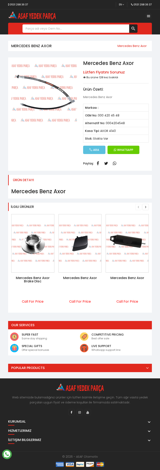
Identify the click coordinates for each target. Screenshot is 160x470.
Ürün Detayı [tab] (23, 180)
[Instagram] (79, 412)
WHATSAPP (124, 150)
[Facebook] (71, 412)
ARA (95, 150)
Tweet (106, 163)
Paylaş (98, 163)
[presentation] (138, 207)
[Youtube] (88, 412)
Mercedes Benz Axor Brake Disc (33, 279)
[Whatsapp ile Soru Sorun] (7, 454)
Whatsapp (114, 163)
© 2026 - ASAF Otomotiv (80, 457)
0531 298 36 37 (19, 4)
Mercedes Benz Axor (80, 277)
